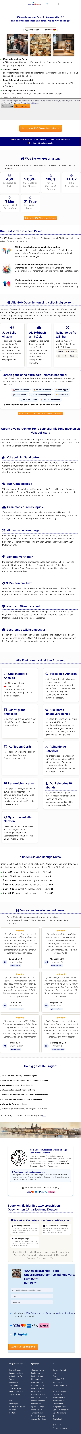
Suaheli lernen (36, 1410)
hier (44, 1115)
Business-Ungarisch (61, 1391)
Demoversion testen (17, 1407)
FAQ (11, 1401)
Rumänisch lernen (38, 1401)
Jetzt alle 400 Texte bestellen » (40, 128)
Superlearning (14, 1394)
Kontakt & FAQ (58, 1379)
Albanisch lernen (37, 1370)
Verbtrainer (13, 1385)
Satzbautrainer (15, 1388)
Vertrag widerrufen (60, 1385)
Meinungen (13, 1404)
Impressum (57, 1382)
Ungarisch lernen (38, 1416)
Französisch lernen (38, 1382)
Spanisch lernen (37, 1407)
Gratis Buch (57, 1419)
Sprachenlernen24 (60, 1370)
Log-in (55, 1373)
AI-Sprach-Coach (60, 1407)
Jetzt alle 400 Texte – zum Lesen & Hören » (40, 413)
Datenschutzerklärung (29, 103)
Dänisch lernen (37, 1373)
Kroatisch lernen (37, 1391)
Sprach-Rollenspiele (61, 1410)
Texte (11, 1379)
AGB (28, 1313)
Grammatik (13, 1382)
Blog (54, 1376)
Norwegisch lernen (38, 1394)
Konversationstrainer (17, 1391)
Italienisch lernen (38, 1388)
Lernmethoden (15, 1370)
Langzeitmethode (16, 1373)
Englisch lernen (37, 1376)
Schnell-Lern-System (17, 1376)
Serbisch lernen (37, 1404)
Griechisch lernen (38, 1385)
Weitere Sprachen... (39, 1419)
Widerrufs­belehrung (65, 1313)
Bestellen (13, 1413)
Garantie (12, 1410)
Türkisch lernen (37, 1413)
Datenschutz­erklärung (41, 1313)
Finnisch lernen (37, 1379)
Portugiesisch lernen (39, 1397)
